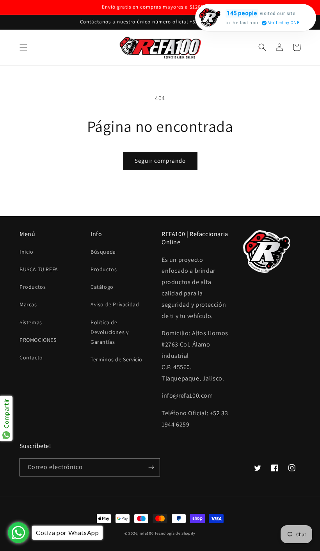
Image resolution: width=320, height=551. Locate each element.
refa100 (147, 533)
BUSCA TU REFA (39, 269)
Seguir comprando (160, 160)
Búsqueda (103, 251)
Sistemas (31, 322)
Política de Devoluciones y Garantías (109, 332)
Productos (33, 286)
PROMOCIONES (38, 339)
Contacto (31, 357)
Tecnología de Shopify (175, 533)
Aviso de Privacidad (115, 304)
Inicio (27, 251)
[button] (23, 47)
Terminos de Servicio (116, 359)
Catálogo (102, 286)
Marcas (28, 304)
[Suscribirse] (151, 467)
